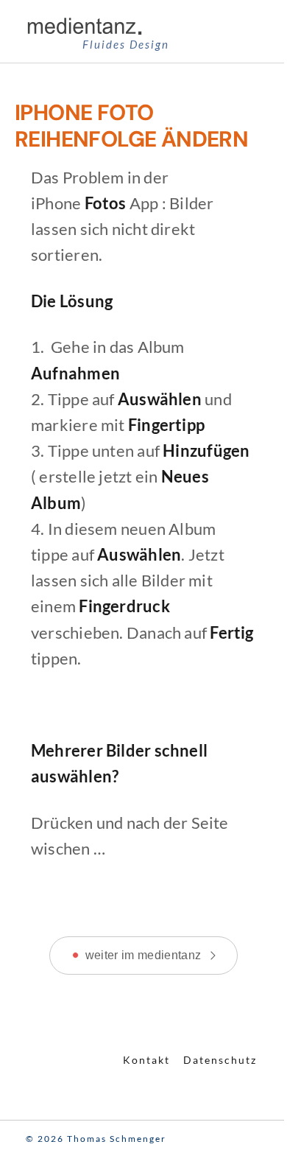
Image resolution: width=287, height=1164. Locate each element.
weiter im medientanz (143, 955)
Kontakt (146, 1059)
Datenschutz (220, 1059)
